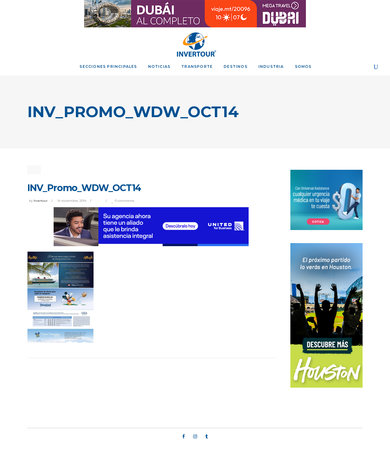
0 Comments (124, 201)
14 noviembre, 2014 (71, 201)
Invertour (41, 201)
